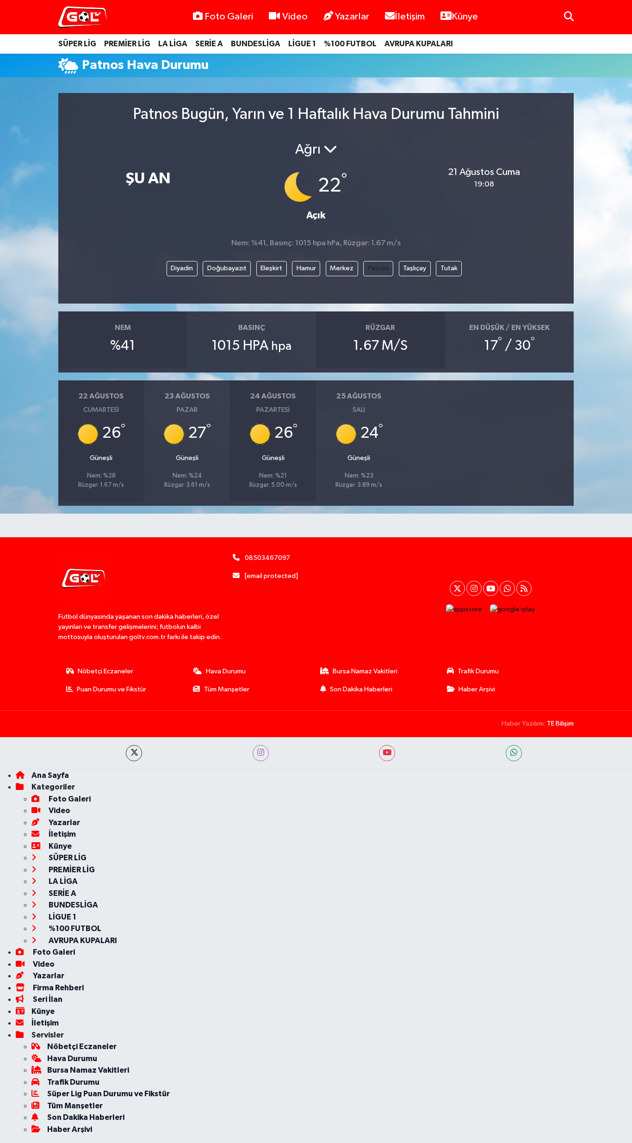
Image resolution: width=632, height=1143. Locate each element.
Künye (465, 17)
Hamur (306, 268)
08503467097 (267, 557)
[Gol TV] (82, 17)
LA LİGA (172, 44)
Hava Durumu (226, 671)
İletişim (410, 17)
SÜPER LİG (77, 44)
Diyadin (182, 268)
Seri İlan (46, 999)
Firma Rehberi (57, 988)
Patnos (378, 268)
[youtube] (387, 753)
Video (295, 17)
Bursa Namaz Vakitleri (365, 671)
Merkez (341, 268)
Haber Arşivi (477, 689)
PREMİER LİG (127, 44)
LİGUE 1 (302, 44)
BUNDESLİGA (255, 44)
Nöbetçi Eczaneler (105, 671)
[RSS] (524, 588)
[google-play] (512, 609)
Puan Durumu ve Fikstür (111, 689)
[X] (457, 588)
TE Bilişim (560, 723)
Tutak (449, 268)
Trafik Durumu (478, 671)
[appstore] (464, 609)
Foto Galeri (228, 17)
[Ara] (569, 17)
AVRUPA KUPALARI (418, 44)
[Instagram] (474, 588)
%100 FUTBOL (350, 44)
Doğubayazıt (227, 268)
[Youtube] (490, 588)
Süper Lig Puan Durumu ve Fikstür (108, 1094)
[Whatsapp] (507, 588)
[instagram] (261, 753)
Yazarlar (352, 17)
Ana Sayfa (50, 775)
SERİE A (209, 44)
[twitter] (134, 753)
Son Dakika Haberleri (361, 689)
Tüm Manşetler (226, 689)
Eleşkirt (271, 268)
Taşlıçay (414, 268)
